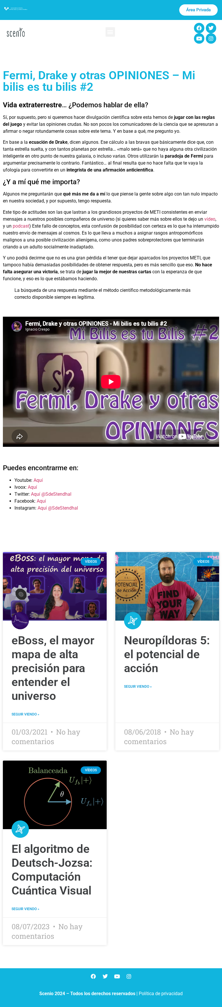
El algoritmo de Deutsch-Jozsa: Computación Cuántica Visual (52, 869)
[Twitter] (211, 28)
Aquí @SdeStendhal (51, 494)
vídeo (209, 219)
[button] (110, 32)
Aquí (38, 480)
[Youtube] (199, 38)
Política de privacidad (161, 993)
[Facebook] (199, 28)
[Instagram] (211, 38)
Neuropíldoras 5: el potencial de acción (167, 654)
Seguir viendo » (25, 714)
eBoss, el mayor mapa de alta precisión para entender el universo (53, 668)
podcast (21, 226)
